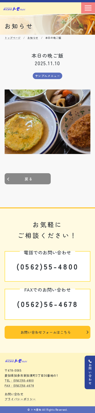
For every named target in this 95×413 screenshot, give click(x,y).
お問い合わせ (14, 394)
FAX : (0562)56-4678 (19, 385)
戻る (29, 178)
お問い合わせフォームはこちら (46, 332)
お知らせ (32, 38)
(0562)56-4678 (47, 304)
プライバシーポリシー (20, 399)
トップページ (13, 38)
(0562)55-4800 (47, 266)
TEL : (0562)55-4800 (19, 380)
